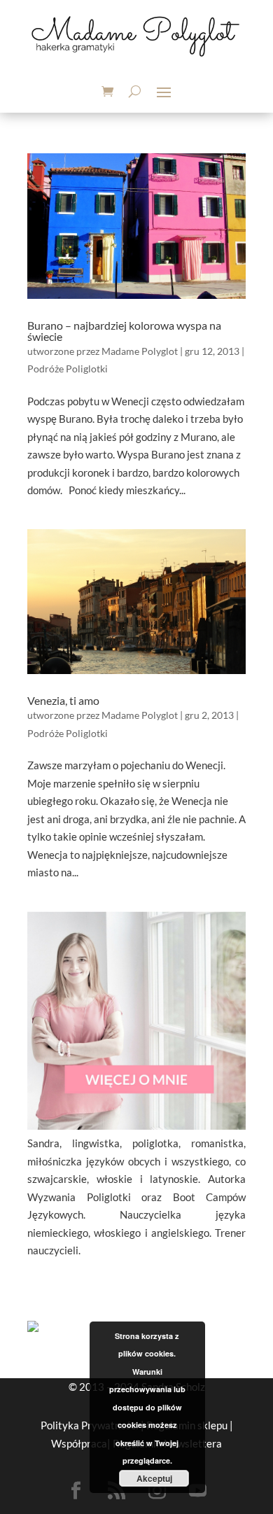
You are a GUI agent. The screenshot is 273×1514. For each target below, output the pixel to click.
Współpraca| (82, 1443)
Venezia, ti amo (63, 700)
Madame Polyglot (140, 351)
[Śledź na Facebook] (75, 1490)
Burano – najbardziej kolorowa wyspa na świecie (124, 330)
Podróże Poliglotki (67, 368)
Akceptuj (154, 1478)
